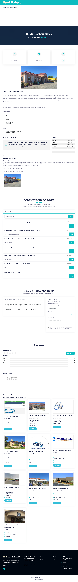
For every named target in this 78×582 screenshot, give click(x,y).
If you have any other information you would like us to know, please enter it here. (23, 247)
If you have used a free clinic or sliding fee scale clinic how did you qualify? (22, 230)
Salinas (38, 37)
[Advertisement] (39, 17)
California (33, 37)
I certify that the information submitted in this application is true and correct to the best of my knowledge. (60, 328)
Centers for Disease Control (29, 556)
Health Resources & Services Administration (29, 561)
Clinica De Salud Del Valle (37, 415)
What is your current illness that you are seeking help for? (18, 222)
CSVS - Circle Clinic (11, 416)
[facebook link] (4, 569)
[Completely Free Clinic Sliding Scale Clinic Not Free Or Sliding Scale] (60, 314)
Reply (72, 225)
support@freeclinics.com (12, 7)
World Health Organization (29, 558)
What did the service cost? (53, 305)
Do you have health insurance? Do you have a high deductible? (19, 238)
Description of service (52, 317)
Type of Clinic (51, 311)
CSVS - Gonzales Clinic (12, 525)
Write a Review (70, 353)
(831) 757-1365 (39, 60)
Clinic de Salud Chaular (12, 487)
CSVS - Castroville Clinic (37, 488)
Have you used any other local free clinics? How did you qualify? (19, 255)
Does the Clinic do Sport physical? (12, 272)
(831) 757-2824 (38, 62)
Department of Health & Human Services (30, 565)
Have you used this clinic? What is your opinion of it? (17, 263)
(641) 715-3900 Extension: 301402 (68, 559)
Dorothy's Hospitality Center (62, 415)
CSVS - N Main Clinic (36, 451)
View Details (8, 429)
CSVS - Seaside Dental (61, 488)
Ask (71, 216)
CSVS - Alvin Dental (11, 451)
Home (29, 37)
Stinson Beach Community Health (62, 451)
